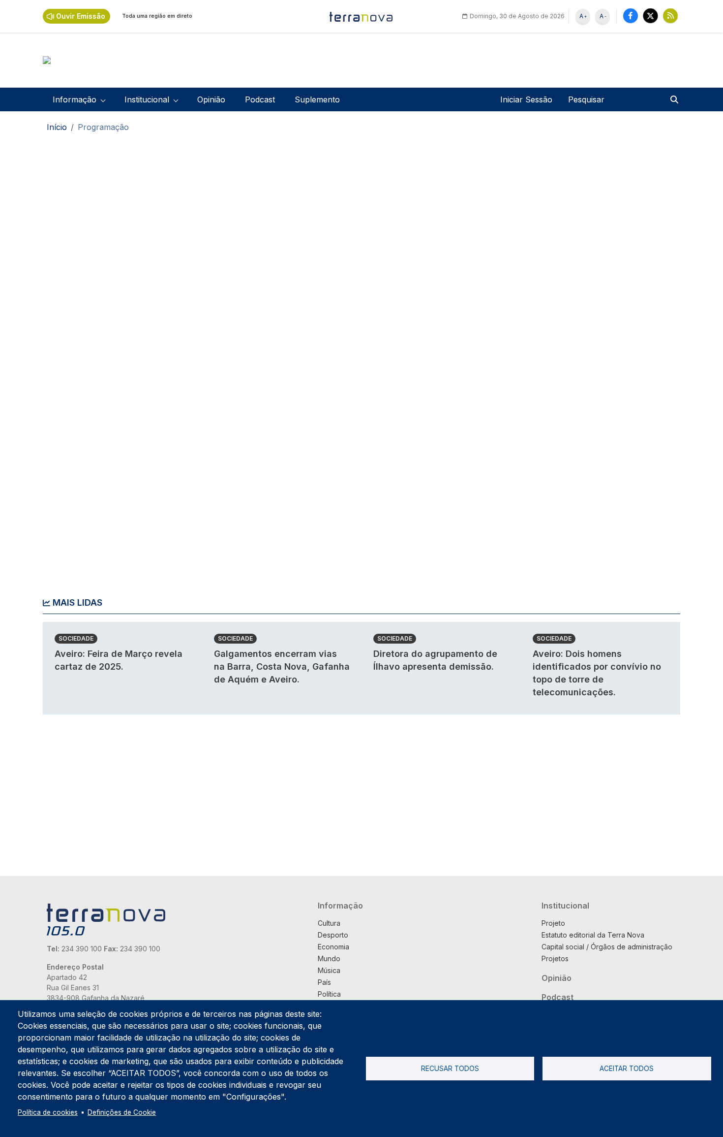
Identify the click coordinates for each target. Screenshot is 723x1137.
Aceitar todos (627, 1068)
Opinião (211, 99)
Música (329, 970)
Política (329, 994)
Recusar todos (450, 1068)
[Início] (361, 16)
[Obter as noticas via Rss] (670, 15)
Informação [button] (74, 99)
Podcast (260, 99)
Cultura (329, 923)
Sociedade (76, 638)
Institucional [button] (146, 99)
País (324, 982)
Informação (340, 905)
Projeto (553, 923)
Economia (333, 946)
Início (57, 127)
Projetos (555, 958)
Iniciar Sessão (526, 99)
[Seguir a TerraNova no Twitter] (650, 15)
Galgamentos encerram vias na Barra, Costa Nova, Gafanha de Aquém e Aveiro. (282, 666)
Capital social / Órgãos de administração (607, 946)
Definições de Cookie (122, 1112)
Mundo (329, 958)
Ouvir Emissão (80, 16)
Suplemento (317, 99)
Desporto (333, 935)
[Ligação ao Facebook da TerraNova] (630, 15)
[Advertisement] (598, 292)
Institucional (565, 905)
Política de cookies (48, 1112)
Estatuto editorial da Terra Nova (593, 935)
